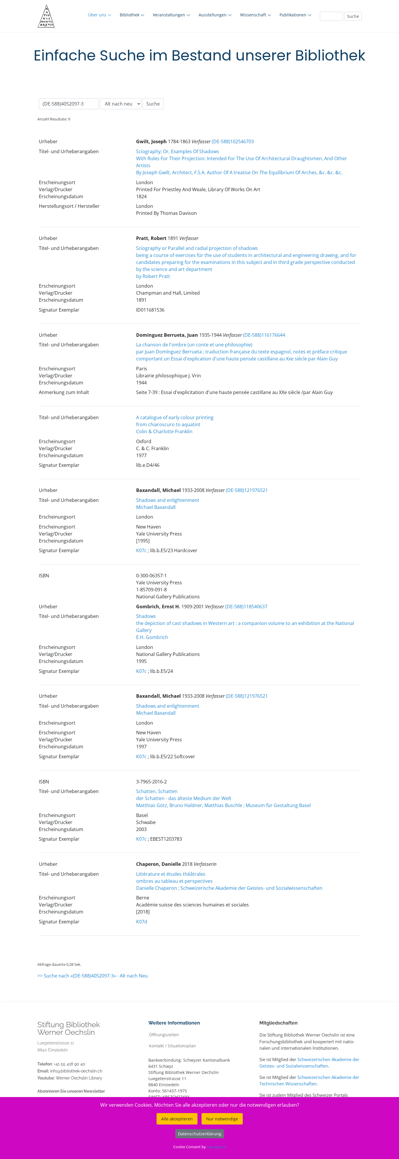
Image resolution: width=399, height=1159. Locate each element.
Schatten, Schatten (157, 791)
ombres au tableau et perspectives (174, 881)
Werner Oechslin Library (79, 1078)
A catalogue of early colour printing (175, 417)
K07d (141, 921)
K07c (141, 550)
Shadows (146, 616)
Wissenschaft (253, 15)
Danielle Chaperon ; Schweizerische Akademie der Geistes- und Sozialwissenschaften (229, 888)
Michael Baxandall (156, 507)
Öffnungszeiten (164, 1034)
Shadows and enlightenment (167, 500)
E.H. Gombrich (152, 637)
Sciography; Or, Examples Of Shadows (177, 151)
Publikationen (294, 15)
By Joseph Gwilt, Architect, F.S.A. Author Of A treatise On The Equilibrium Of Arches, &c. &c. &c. (239, 172)
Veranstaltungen (169, 15)
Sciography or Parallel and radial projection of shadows (197, 248)
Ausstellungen (213, 15)
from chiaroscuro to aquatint (168, 424)
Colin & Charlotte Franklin (164, 431)
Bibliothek (130, 15)
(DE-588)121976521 (247, 490)
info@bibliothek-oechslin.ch (76, 1071)
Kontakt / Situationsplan (172, 1045)
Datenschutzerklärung (199, 1133)
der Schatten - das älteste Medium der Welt (183, 798)
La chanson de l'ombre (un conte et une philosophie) (194, 344)
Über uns (97, 15)
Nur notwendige (222, 1119)
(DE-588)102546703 (233, 141)
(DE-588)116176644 (264, 335)
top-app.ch (216, 1146)
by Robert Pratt (153, 276)
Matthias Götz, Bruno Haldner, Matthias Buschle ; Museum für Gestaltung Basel (223, 805)
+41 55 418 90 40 (69, 1064)
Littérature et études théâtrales (170, 874)
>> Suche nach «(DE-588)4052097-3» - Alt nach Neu (92, 976)
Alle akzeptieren (177, 1119)
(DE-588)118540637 (246, 606)
